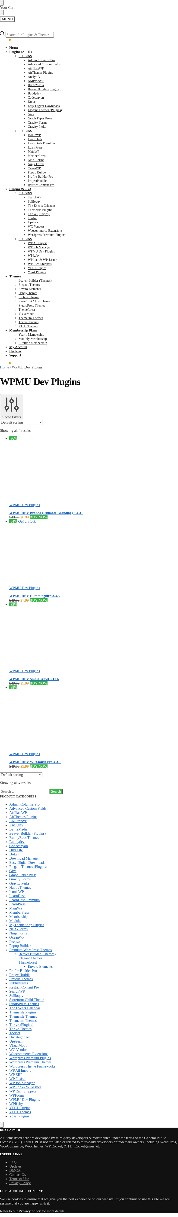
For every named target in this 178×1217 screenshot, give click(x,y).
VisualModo (18, 1045)
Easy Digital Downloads (27, 862)
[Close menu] (2, 3)
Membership (18, 917)
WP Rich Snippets (22, 1091)
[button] (5, 40)
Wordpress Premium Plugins (30, 1058)
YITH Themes (20, 1112)
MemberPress (19, 912)
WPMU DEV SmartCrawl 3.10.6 (34, 679)
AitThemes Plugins (23, 817)
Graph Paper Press (22, 875)
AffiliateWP (18, 813)
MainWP (15, 908)
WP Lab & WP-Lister (25, 1087)
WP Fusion (17, 1079)
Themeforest (28, 962)
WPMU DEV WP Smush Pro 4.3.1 (35, 762)
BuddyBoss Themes (24, 838)
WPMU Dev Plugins (24, 505)
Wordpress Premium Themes (30, 1062)
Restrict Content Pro (24, 987)
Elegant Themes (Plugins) (28, 867)
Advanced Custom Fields (27, 808)
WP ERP (15, 1075)
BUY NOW (39, 517)
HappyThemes (20, 887)
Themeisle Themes (23, 1016)
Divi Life (16, 850)
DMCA (15, 1170)
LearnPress (17, 904)
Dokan (14, 854)
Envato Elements (40, 966)
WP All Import (20, 1070)
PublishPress (18, 983)
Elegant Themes (30, 958)
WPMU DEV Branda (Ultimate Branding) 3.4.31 (46, 513)
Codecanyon (18, 846)
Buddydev (17, 842)
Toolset (14, 1033)
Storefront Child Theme (26, 1000)
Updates (15, 1166)
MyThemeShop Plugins (26, 925)
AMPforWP (18, 821)
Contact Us (17, 1175)
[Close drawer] (2, 12)
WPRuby (16, 1104)
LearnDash (17, 896)
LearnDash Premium (24, 900)
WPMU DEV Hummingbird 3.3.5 (34, 596)
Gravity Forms (20, 879)
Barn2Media (18, 829)
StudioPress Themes (24, 1004)
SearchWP (17, 991)
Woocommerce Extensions (28, 1054)
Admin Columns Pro (24, 804)
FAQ (13, 1162)
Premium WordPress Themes (30, 950)
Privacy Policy (20, 1183)
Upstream (16, 1041)
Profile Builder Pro (23, 971)
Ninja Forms (18, 933)
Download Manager (24, 858)
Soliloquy (16, 996)
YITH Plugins (19, 1108)
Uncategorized (20, 1037)
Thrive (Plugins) (21, 1025)
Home (4, 367)
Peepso (14, 941)
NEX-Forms (18, 929)
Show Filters (11, 417)
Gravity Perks (19, 883)
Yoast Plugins (19, 1116)
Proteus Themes (21, 979)
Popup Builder (20, 946)
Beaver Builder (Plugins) (27, 833)
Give (12, 871)
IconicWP (16, 892)
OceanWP (16, 937)
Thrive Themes (20, 1029)
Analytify (16, 825)
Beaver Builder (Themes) (37, 954)
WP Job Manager (22, 1083)
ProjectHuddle (19, 975)
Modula (15, 921)
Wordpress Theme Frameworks (32, 1066)
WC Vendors (18, 1050)
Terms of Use (19, 1179)
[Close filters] (2, 1125)
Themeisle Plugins (22, 1012)
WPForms (16, 1095)
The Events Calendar (24, 1008)
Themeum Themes (23, 1020)
